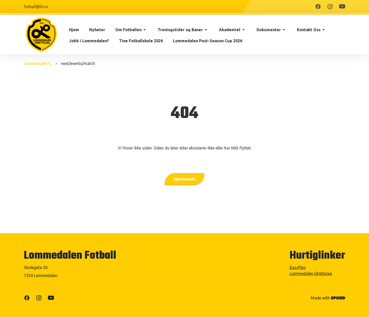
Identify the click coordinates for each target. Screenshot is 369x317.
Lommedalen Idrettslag (311, 273)
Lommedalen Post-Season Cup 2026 (207, 40)
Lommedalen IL (37, 63)
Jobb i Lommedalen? (89, 40)
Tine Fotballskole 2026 (141, 40)
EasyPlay (298, 267)
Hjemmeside (184, 179)
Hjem (74, 29)
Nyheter (97, 29)
